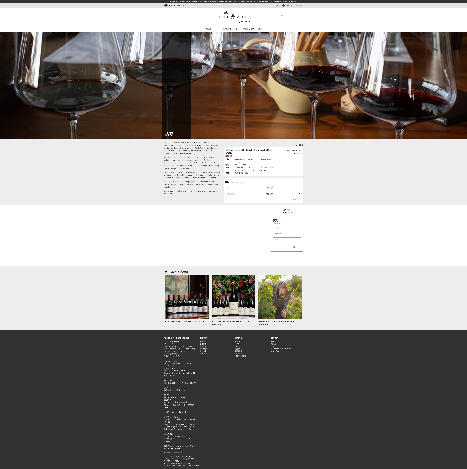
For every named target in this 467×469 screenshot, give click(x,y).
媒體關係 (203, 344)
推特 (272, 346)
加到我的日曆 (295, 150)
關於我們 (203, 341)
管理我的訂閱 (240, 356)
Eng (297, 5)
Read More (168, 193)
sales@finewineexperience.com (178, 463)
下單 (237, 344)
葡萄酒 (208, 29)
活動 (216, 29)
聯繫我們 (238, 341)
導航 (299, 153)
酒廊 (260, 29)
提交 (295, 199)
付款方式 (238, 349)
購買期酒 (238, 351)
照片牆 (273, 344)
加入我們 (203, 354)
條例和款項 (204, 346)
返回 (301, 145)
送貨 (237, 346)
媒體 (237, 29)
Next (304, 301)
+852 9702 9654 (287, 349)
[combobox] (283, 194)
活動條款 (203, 351)
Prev (163, 301)
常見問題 (238, 354)
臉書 (272, 341)
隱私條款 (203, 349)
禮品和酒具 (227, 29)
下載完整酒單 (248, 29)
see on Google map (175, 452)
